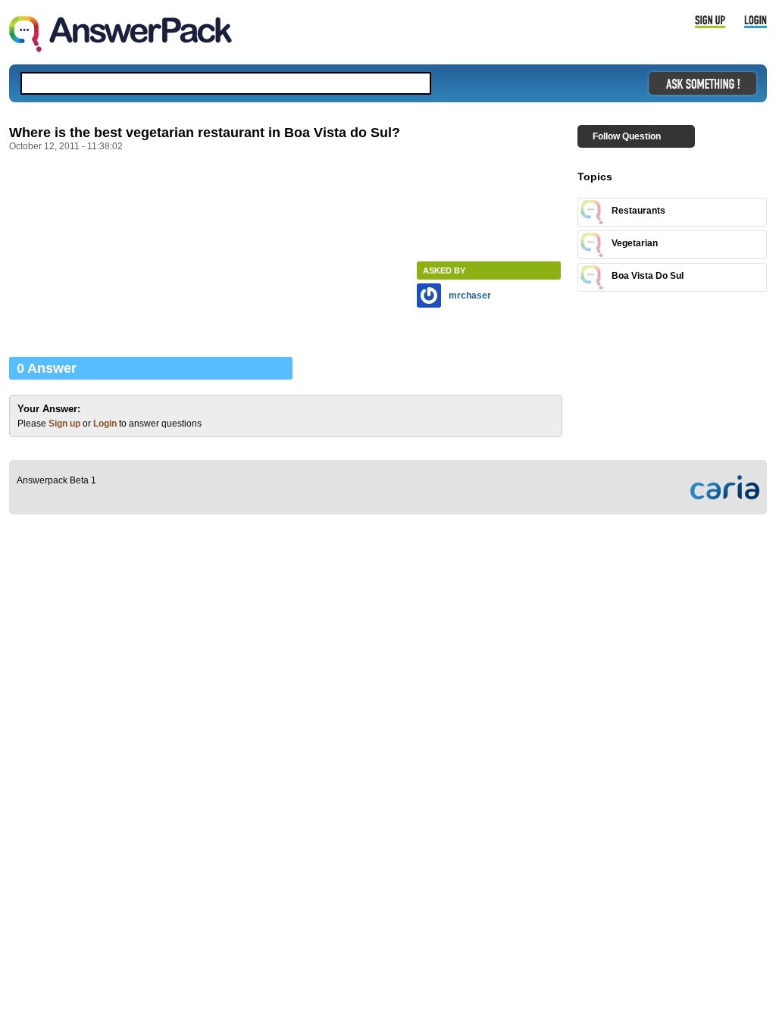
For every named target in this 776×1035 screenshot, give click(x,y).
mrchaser (470, 295)
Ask (702, 83)
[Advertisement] (285, 201)
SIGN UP (710, 22)
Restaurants (638, 210)
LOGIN (755, 22)
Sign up (64, 423)
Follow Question (627, 136)
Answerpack (120, 33)
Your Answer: (48, 408)
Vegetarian (635, 243)
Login (105, 423)
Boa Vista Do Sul (648, 275)
